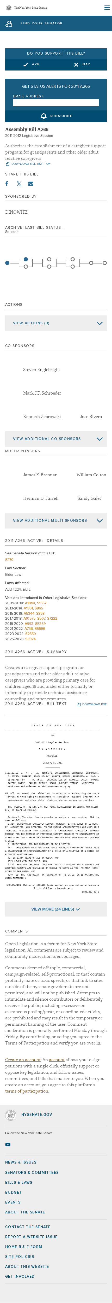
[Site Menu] (107, 8)
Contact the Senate (28, 1227)
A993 (29, 624)
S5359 (40, 624)
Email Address (28, 96)
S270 (9, 560)
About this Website (27, 1267)
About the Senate (25, 1212)
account (57, 1060)
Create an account (23, 1060)
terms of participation (26, 1091)
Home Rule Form (23, 1247)
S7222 (52, 618)
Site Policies (19, 1257)
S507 (41, 618)
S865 (39, 608)
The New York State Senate (30, 8)
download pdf (94, 704)
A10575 (29, 618)
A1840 (30, 603)
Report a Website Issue (31, 1237)
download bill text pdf (31, 164)
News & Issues (20, 1162)
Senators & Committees (32, 1173)
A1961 (28, 608)
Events (13, 1202)
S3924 (30, 639)
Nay (87, 64)
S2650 (30, 634)
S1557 (41, 603)
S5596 (40, 629)
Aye (36, 64)
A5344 (29, 613)
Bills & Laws (19, 1182)
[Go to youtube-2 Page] (8, 1144)
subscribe (61, 116)
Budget (13, 1192)
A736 (28, 629)
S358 (40, 613)
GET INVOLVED (20, 1276)
